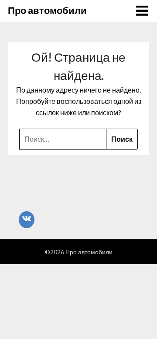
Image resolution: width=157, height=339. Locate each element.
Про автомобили (47, 10)
